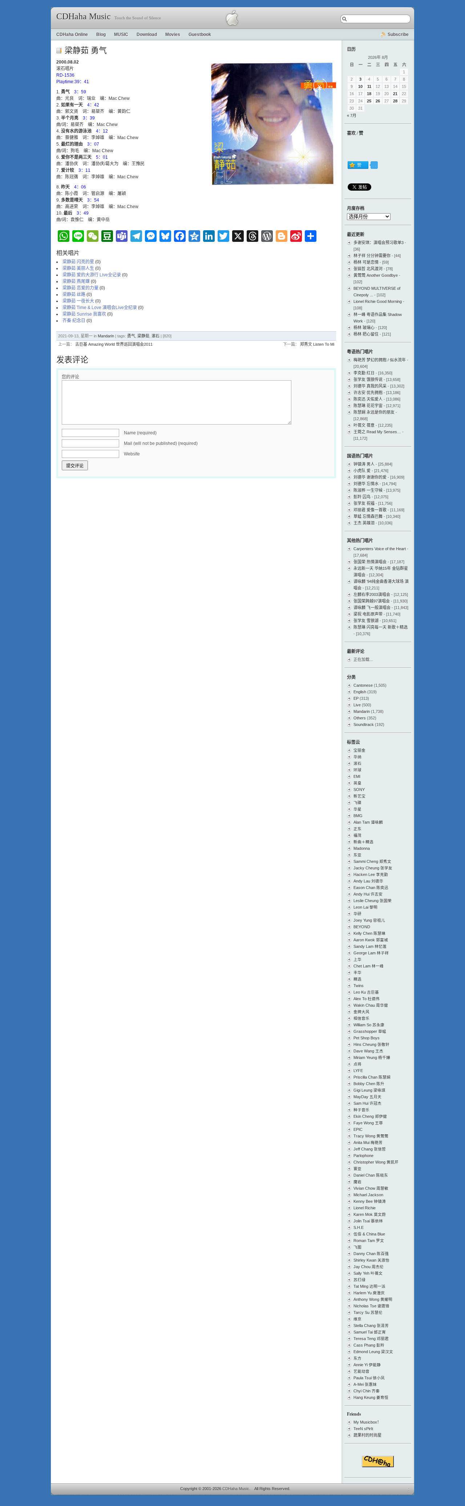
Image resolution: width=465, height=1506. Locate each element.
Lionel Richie (364, 1208)
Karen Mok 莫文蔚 (369, 1214)
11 (369, 86)
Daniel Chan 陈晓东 (370, 1175)
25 (369, 101)
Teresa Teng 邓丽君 (371, 1338)
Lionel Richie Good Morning (377, 301)
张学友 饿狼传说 (368, 379)
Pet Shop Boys (366, 1038)
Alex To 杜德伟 (366, 998)
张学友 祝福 (364, 503)
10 (360, 86)
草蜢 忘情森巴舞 (368, 516)
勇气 (131, 336)
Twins (358, 985)
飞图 (357, 1247)
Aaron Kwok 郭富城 (370, 940)
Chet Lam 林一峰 (368, 966)
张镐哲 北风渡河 (368, 269)
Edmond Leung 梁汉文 (373, 1351)
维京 (357, 1319)
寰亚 (357, 1168)
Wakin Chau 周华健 (370, 1005)
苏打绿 (359, 1280)
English (359, 692)
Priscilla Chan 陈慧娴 (372, 1077)
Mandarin (106, 336)
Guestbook (200, 34)
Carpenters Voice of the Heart (379, 549)
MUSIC (121, 34)
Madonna (361, 848)
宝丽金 (359, 750)
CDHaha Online (72, 34)
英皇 (357, 783)
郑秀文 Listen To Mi (317, 344)
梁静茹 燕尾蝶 (76, 281)
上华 (357, 959)
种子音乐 (361, 1110)
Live (357, 705)
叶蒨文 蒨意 (364, 425)
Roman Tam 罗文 (368, 1240)
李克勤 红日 (364, 373)
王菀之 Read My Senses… (377, 432)
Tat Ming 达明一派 (369, 1286)
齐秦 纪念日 (73, 320)
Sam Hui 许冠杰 (367, 1103)
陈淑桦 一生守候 (368, 490)
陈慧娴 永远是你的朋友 (374, 412)
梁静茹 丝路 (73, 294)
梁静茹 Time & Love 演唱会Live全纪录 (99, 307)
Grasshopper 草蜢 (369, 1031)
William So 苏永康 (368, 1025)
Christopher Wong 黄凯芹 (376, 1162)
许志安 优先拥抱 (368, 392)
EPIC (358, 1129)
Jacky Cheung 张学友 (372, 868)
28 (395, 101)
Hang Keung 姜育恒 (370, 1397)
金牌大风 (361, 1012)
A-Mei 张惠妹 (365, 1384)
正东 (357, 829)
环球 (357, 770)
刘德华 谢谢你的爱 (370, 477)
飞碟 (357, 802)
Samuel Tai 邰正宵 (369, 1332)
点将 (357, 1064)
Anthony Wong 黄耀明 (372, 1299)
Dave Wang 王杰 (368, 1051)
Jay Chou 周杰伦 (368, 1267)
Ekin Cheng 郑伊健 (370, 1116)
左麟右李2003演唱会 (371, 594)
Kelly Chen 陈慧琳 (369, 933)
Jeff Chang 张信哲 (369, 1149)
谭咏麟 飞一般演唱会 (372, 607)
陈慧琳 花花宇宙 (368, 405)
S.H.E (358, 1227)
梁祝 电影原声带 (368, 614)
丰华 (357, 972)
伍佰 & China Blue (369, 1234)
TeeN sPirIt (363, 1428)
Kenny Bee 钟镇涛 (369, 1201)
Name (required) (140, 432)
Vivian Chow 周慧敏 (370, 1188)
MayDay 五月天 (367, 1097)
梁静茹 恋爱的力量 (80, 288)
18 (369, 94)
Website (132, 453)
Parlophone (363, 1155)
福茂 (357, 835)
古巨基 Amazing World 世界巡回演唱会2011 (114, 344)
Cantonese (363, 685)
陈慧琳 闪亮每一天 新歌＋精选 (380, 627)
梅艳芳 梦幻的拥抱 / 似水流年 (379, 360)
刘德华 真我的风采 (370, 386)
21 (395, 94)
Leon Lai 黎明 (365, 907)
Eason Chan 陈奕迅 (370, 887)
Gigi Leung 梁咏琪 (369, 1090)
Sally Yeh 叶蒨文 (368, 1273)
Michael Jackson (368, 1195)
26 (378, 101)
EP (356, 698)
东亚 (357, 855)
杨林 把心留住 (366, 334)
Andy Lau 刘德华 (368, 881)
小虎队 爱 (362, 470)
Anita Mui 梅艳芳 (368, 1142)
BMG (358, 815)
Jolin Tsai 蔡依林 (368, 1221)
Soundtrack (363, 724)
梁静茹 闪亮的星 (78, 261)
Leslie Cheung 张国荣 (372, 900)
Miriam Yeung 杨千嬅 (371, 1057)
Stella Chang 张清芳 (371, 1325)
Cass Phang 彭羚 (368, 1345)
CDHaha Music (83, 16)
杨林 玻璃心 (364, 327)
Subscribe (398, 34)
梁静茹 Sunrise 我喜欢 (84, 314)
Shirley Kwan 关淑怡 (371, 1260)
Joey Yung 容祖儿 (369, 920)
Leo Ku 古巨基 (366, 992)
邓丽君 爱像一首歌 (370, 510)
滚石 (155, 336)
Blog (101, 34)
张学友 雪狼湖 (366, 620)
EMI (356, 776)
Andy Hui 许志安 (368, 894)
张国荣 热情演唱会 (370, 562)
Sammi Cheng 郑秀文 (372, 861)
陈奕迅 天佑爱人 (368, 399)
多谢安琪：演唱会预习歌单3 (378, 242)
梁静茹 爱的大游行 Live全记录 (91, 274)
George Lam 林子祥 (371, 953)
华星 (357, 809)
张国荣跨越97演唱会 (371, 601)
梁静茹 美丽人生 (78, 268)
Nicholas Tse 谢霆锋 (371, 1306)
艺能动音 (361, 1371)
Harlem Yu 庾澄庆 (369, 1293)
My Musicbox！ (367, 1422)
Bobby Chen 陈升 (368, 1083)
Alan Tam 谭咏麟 (368, 822)
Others (359, 718)
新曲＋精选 (363, 842)
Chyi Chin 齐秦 (366, 1391)
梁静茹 (143, 336)
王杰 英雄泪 (364, 523)
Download (147, 34)
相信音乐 (361, 1018)
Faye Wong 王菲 (368, 1123)
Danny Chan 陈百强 (371, 1253)
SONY (359, 789)
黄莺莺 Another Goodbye (375, 275)
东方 (357, 1358)
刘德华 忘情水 (366, 484)
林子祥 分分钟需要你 (372, 255)
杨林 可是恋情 (366, 262)
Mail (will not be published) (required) (161, 443)
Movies (172, 34)
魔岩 (357, 1182)
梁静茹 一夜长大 (78, 301)
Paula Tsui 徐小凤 (369, 1378)
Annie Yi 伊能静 (367, 1365)
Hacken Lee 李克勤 (370, 874)
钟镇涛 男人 (364, 464)
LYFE (358, 1070)
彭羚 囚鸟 (362, 497)
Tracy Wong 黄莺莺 (370, 1136)
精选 (357, 979)
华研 (357, 914)
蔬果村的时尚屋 (367, 1435)
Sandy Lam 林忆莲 (370, 946)
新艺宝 (359, 796)
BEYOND (361, 927)
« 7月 (351, 115)
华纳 (357, 757)
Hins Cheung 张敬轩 (371, 1044)
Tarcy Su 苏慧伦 (368, 1312)
